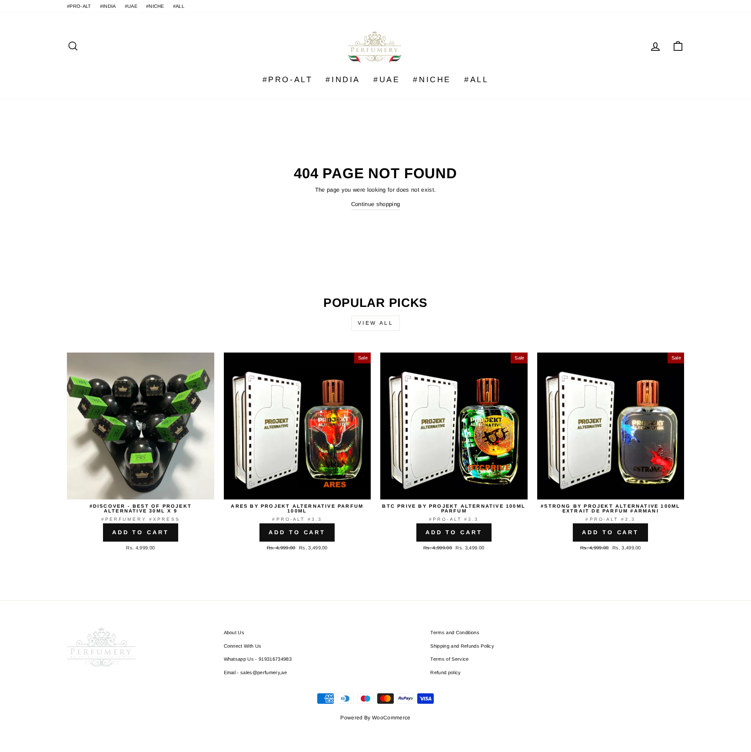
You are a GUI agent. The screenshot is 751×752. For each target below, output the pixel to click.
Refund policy (445, 672)
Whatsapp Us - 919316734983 (258, 659)
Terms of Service (449, 659)
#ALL (178, 6)
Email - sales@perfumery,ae (255, 672)
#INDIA (108, 6)
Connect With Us (243, 646)
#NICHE (155, 6)
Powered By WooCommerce (375, 718)
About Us (234, 632)
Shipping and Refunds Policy (462, 646)
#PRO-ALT (79, 6)
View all (376, 323)
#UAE (131, 6)
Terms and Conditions (454, 632)
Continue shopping (375, 204)
